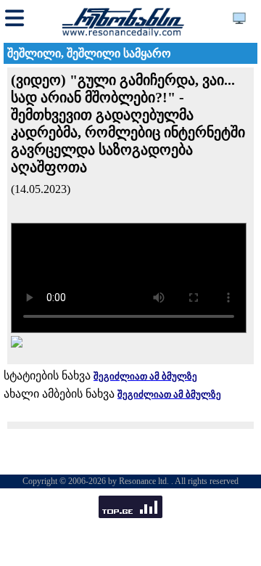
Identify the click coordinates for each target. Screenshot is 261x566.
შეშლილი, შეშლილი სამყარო (89, 53)
